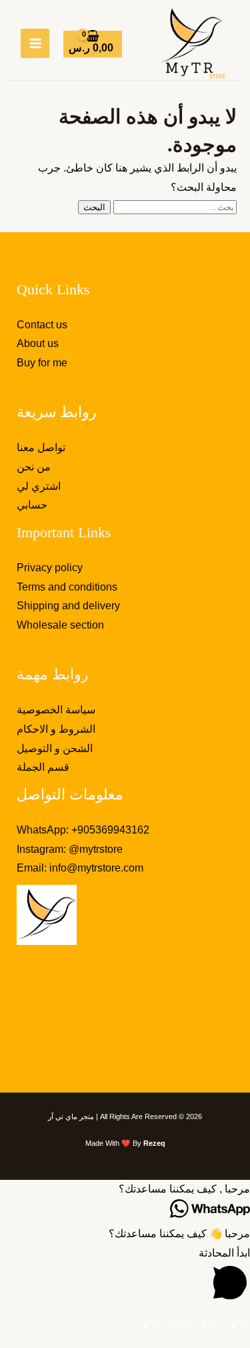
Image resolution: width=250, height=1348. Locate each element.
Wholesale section (60, 625)
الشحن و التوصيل (55, 748)
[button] (125, 1189)
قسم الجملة (43, 767)
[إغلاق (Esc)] (148, 1322)
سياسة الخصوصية (56, 709)
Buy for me (42, 362)
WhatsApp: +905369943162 (83, 829)
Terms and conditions (67, 587)
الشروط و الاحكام (56, 729)
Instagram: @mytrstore (70, 849)
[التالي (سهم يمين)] (207, 1341)
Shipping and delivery (68, 605)
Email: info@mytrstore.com (80, 868)
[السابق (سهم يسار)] (236, 1341)
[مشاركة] (178, 1322)
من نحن (34, 466)
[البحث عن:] (174, 206)
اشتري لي (39, 486)
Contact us (42, 324)
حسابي (32, 505)
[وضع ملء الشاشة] (207, 1322)
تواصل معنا (41, 447)
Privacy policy (50, 567)
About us (38, 343)
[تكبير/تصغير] (236, 1322)
